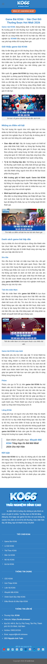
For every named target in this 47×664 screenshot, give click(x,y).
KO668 (13, 39)
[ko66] (23, 4)
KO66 (4, 511)
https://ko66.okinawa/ (11, 526)
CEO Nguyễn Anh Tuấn (13, 638)
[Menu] (3, 4)
